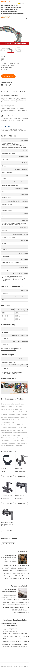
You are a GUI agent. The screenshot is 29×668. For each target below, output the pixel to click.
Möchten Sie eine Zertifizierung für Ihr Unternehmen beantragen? (12, 373)
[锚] (5, 3)
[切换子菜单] (26, 3)
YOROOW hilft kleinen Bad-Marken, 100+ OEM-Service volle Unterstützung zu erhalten (14, 578)
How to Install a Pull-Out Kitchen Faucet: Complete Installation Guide (14, 633)
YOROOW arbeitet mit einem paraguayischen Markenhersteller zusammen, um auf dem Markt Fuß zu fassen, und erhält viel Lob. (14, 568)
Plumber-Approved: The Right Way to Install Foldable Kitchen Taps (14, 639)
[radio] (3, 60)
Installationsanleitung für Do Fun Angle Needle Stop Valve (9, 625)
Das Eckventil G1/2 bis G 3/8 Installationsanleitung (14, 602)
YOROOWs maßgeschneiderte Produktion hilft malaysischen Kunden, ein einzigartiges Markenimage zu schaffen (14, 573)
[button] (1, 602)
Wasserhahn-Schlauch (13, 63)
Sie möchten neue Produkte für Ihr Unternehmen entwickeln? (11, 349)
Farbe (3, 56)
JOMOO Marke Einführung (19, 610)
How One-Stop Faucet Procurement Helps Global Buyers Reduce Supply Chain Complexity (14, 599)
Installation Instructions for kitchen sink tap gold (14, 641)
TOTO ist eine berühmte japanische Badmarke (14, 607)
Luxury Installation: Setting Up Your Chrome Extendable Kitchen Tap (14, 636)
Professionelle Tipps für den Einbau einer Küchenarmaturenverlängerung (14, 646)
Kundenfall (22, 552)
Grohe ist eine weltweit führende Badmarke (15, 605)
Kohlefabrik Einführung (20, 612)
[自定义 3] (10, 3)
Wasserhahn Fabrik (19, 586)
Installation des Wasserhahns (15, 620)
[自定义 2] (7, 3)
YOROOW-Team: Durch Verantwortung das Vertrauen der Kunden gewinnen (14, 565)
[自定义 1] (2, 3)
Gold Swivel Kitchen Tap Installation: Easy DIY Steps (14, 644)
